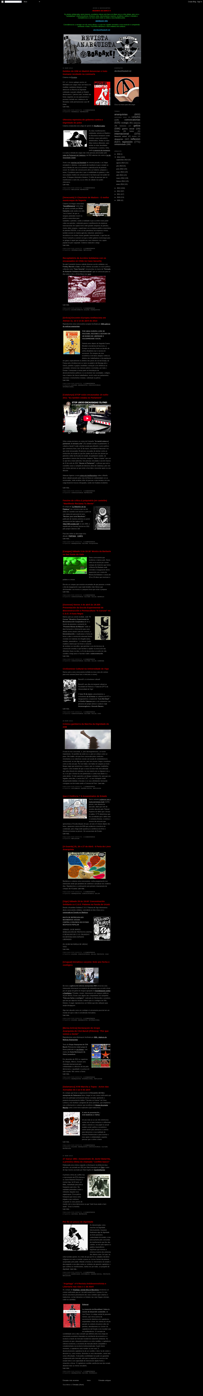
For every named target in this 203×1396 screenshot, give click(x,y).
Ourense (101, 661)
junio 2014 (120, 169)
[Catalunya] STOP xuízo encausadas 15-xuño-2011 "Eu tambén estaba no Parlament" (86, 396)
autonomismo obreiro (120, 117)
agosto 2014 (120, 163)
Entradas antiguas (105, 1380)
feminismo (123, 126)
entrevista (137, 123)
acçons (87, 309)
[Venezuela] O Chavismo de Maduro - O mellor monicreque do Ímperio (86, 199)
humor (132, 131)
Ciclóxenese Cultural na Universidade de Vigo (86, 669)
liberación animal (120, 136)
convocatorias (94, 385)
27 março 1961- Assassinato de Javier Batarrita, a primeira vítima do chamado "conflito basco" (87, 1160)
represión (84, 111)
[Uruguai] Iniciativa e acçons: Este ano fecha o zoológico (86, 963)
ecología (125, 123)
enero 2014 (120, 184)
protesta (100, 954)
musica (134, 136)
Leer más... (66, 107)
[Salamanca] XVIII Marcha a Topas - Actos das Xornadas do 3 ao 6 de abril (86, 1088)
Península (75, 111)
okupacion (118, 139)
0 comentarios (89, 110)
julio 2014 (119, 166)
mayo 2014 (120, 172)
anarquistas (95, 309)
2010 (119, 197)
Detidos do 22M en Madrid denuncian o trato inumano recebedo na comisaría (85, 72)
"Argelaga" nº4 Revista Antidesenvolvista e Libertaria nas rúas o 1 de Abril (84, 1285)
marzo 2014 (120, 178)
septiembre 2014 (122, 160)
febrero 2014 (120, 181)
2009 (119, 200)
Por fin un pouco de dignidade (78, 1222)
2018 (119, 154)
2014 (119, 157)
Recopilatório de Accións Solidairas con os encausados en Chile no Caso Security (84, 259)
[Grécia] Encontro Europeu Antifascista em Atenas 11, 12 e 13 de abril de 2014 (84, 319)
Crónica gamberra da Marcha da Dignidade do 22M (86, 725)
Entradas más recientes (71, 1380)
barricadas (75, 1274)
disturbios (75, 788)
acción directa (77, 309)
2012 (119, 191)
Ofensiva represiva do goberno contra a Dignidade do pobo (83, 121)
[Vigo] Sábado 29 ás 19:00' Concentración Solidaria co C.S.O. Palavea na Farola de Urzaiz (86, 902)
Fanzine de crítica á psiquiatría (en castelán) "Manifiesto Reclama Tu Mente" (85, 502)
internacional (77, 250)
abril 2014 (119, 175)
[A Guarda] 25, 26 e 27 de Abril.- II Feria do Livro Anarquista (87, 848)
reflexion (75, 189)
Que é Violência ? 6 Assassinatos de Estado (85, 796)
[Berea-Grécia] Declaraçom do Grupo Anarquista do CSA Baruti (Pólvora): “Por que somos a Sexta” (86, 1031)
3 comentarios (89, 712)
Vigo (99, 713)
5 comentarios (89, 891)
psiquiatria (93, 543)
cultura (85, 543)
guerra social (86, 788)
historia (74, 1214)
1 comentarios (89, 786)
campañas (136, 117)
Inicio (89, 1380)
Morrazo (101, 596)
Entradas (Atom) (78, 1385)
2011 (119, 194)
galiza (94, 596)
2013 (119, 188)
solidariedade (120, 144)
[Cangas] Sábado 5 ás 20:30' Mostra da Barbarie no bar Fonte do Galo (87, 552)
